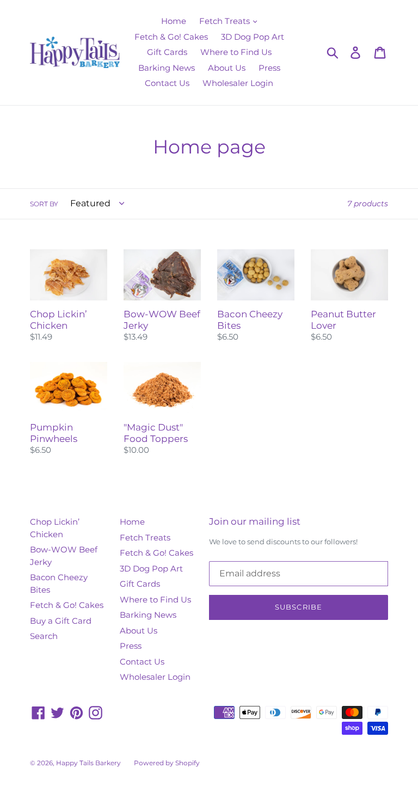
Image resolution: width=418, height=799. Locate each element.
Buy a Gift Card (60, 621)
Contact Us (167, 83)
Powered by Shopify (167, 763)
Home (173, 21)
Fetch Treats (225, 21)
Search (44, 636)
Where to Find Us (236, 52)
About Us (226, 68)
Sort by (44, 204)
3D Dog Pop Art (252, 37)
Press (269, 68)
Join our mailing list (254, 521)
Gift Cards (167, 52)
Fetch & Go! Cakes (171, 37)
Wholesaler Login (237, 83)
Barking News (166, 68)
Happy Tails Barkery (88, 763)
